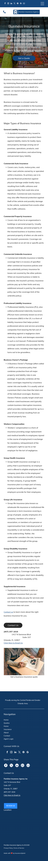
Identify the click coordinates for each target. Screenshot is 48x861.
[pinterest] (17, 3)
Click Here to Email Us (13, 643)
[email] (24, 3)
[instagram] (8, 3)
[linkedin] (11, 3)
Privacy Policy (8, 848)
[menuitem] (11, 720)
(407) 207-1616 (11, 631)
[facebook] (5, 3)
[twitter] (14, 3)
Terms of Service (19, 848)
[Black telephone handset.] (4, 13)
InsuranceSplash (20, 853)
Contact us (8, 612)
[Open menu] (42, 3)
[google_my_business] (20, 3)
